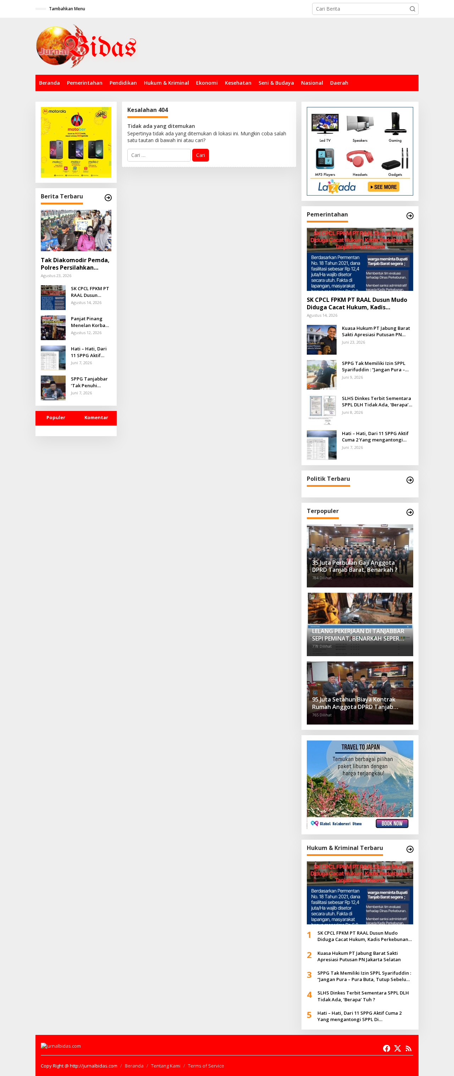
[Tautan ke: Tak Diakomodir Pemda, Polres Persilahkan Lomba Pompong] (76, 231)
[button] (412, 9)
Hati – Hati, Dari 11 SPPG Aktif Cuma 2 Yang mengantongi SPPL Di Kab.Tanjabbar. (89, 351)
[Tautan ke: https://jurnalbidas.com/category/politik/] (410, 480)
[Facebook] (386, 1048)
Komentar (96, 417)
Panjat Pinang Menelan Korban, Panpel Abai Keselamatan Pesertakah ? (90, 321)
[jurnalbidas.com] (86, 45)
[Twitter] (397, 1048)
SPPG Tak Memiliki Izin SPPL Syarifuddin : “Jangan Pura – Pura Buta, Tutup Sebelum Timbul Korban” (373, 366)
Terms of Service (206, 1066)
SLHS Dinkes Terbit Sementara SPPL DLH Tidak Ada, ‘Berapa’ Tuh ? (376, 401)
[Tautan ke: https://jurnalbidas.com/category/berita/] (108, 197)
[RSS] (408, 1048)
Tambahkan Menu (67, 9)
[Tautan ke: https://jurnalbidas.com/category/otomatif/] (410, 512)
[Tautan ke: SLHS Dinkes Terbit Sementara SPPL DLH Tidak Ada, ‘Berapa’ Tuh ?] (322, 409)
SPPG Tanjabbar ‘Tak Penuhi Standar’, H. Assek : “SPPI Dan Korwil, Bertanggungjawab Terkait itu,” (90, 382)
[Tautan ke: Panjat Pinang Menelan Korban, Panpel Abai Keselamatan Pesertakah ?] (53, 327)
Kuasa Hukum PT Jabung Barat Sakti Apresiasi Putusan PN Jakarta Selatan (376, 331)
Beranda (134, 1066)
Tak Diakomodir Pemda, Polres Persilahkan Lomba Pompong (75, 264)
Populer (55, 417)
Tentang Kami (166, 1066)
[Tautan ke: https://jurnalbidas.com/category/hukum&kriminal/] (410, 849)
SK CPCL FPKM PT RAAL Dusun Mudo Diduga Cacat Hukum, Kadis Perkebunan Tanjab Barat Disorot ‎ (90, 291)
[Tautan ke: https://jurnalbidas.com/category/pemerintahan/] (410, 216)
